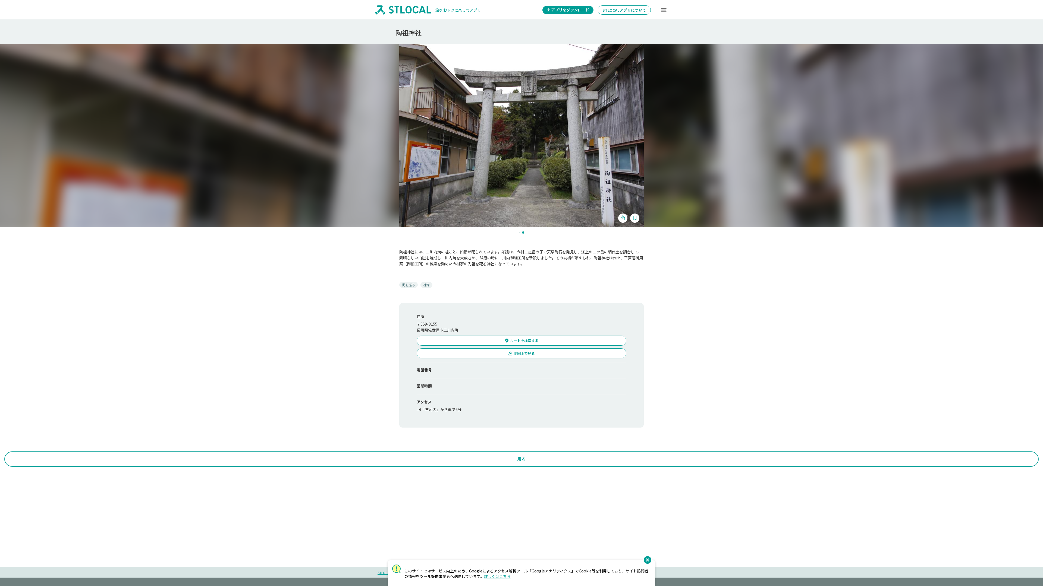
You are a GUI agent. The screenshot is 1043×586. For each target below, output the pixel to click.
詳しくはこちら (497, 576)
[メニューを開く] (663, 10)
